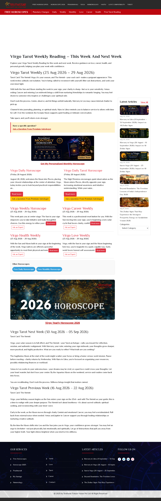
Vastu (103, 4)
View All (144, 102)
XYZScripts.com (93, 499)
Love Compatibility (117, 4)
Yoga (82, 4)
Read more (16, 194)
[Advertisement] (82, 36)
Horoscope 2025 (19, 465)
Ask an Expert (17, 227)
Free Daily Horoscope (24, 269)
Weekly (63, 12)
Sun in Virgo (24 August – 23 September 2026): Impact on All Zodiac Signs (133, 168)
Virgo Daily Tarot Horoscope (83, 170)
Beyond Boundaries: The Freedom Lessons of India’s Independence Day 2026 (134, 191)
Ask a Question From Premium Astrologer (32, 129)
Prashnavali (73, 4)
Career (89, 12)
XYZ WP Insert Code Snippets (71, 499)
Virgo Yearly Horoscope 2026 (62, 322)
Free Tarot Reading (112, 12)
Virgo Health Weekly (25, 236)
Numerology (92, 4)
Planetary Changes (41, 12)
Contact (51, 482)
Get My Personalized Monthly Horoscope (63, 163)
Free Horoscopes (40, 4)
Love (81, 12)
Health (98, 12)
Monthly (72, 12)
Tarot (130, 4)
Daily (54, 12)
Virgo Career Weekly (78, 209)
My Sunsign (17, 477)
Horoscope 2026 (58, 4)
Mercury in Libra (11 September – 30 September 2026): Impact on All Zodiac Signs (133, 122)
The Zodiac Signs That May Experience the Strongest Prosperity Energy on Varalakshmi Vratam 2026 (133, 216)
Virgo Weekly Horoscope (28, 209)
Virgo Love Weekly (76, 236)
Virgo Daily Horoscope (25, 170)
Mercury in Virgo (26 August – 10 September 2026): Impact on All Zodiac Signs (133, 145)
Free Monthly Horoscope (49, 269)
